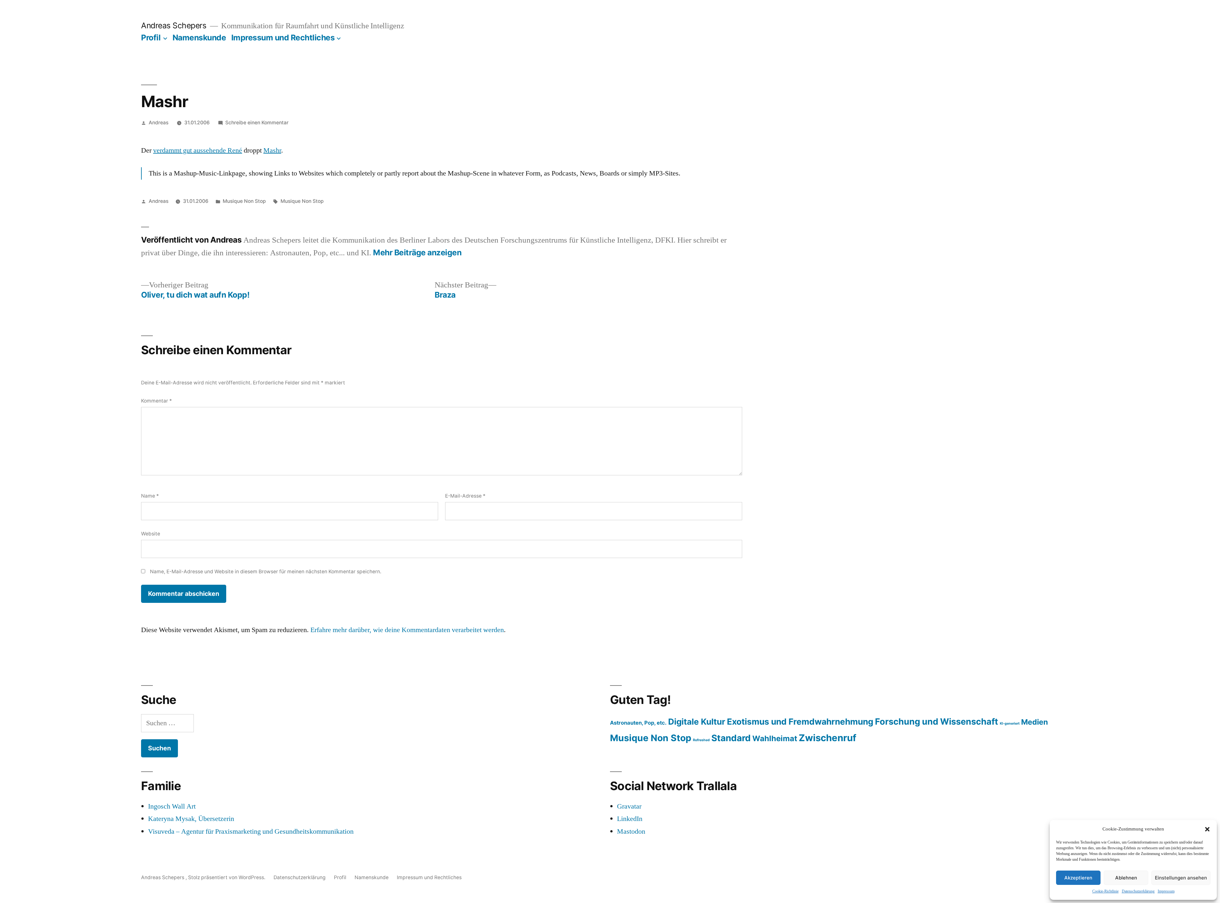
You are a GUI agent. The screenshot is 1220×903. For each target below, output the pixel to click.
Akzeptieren (1078, 878)
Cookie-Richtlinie (1105, 891)
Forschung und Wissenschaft (936, 721)
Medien (1034, 722)
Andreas (158, 123)
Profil (150, 37)
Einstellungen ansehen (1181, 878)
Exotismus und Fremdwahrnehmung (800, 721)
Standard (731, 738)
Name (150, 496)
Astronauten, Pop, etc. (638, 723)
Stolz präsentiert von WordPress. (227, 877)
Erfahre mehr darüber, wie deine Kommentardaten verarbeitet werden (407, 629)
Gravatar (629, 806)
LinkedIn (629, 818)
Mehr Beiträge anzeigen (417, 252)
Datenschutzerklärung (1138, 891)
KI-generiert (1010, 723)
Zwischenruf (827, 737)
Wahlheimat (774, 738)
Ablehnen (1126, 878)
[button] (1207, 829)
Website (150, 534)
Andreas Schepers (174, 25)
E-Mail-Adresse (465, 496)
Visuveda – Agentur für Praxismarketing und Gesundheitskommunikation (251, 831)
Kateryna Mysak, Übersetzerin (191, 818)
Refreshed (701, 740)
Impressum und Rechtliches (283, 37)
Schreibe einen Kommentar (256, 123)
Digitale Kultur (696, 722)
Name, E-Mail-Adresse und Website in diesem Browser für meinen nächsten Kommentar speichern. (265, 572)
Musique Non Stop (244, 201)
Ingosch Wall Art (172, 806)
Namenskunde (199, 37)
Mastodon (631, 831)
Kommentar (156, 401)
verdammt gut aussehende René (197, 150)
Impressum (1166, 891)
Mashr (272, 150)
